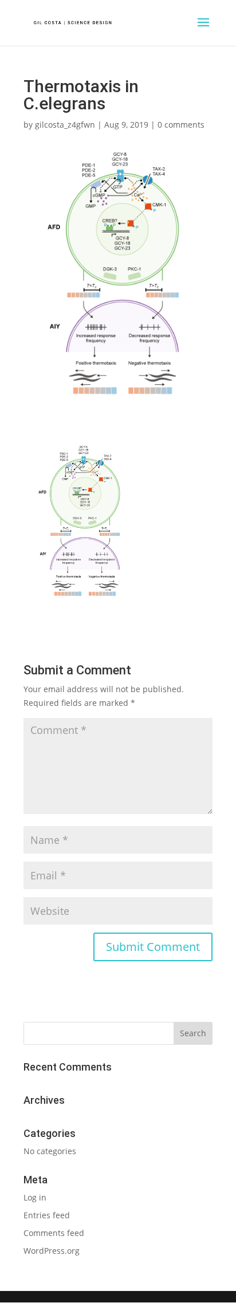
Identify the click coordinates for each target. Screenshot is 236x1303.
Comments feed (53, 1232)
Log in (34, 1197)
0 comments (181, 124)
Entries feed (46, 1215)
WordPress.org (51, 1250)
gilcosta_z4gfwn (65, 124)
